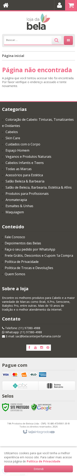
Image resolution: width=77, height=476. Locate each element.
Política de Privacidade (22, 261)
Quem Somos (15, 274)
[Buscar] (56, 40)
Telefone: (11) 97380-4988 (22, 328)
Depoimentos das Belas (23, 243)
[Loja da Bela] (38, 21)
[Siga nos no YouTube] (35, 347)
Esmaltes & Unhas (19, 206)
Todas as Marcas (19, 169)
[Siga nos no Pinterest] (48, 347)
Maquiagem (15, 212)
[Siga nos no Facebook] (29, 347)
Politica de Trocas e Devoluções (29, 268)
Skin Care (13, 138)
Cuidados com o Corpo (23, 144)
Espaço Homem (17, 150)
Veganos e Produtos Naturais (28, 156)
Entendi (39, 469)
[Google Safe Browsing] (41, 407)
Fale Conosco (15, 237)
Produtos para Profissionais (27, 193)
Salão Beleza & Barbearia (25, 181)
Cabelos (12, 132)
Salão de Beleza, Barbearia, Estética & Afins (39, 187)
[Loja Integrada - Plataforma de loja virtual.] (38, 432)
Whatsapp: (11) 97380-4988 (23, 332)
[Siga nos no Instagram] (42, 347)
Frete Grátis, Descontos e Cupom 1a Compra (39, 255)
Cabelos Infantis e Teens (25, 162)
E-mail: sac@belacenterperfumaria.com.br (33, 336)
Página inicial (13, 55)
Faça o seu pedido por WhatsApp (30, 249)
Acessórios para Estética (24, 175)
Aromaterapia (16, 199)
